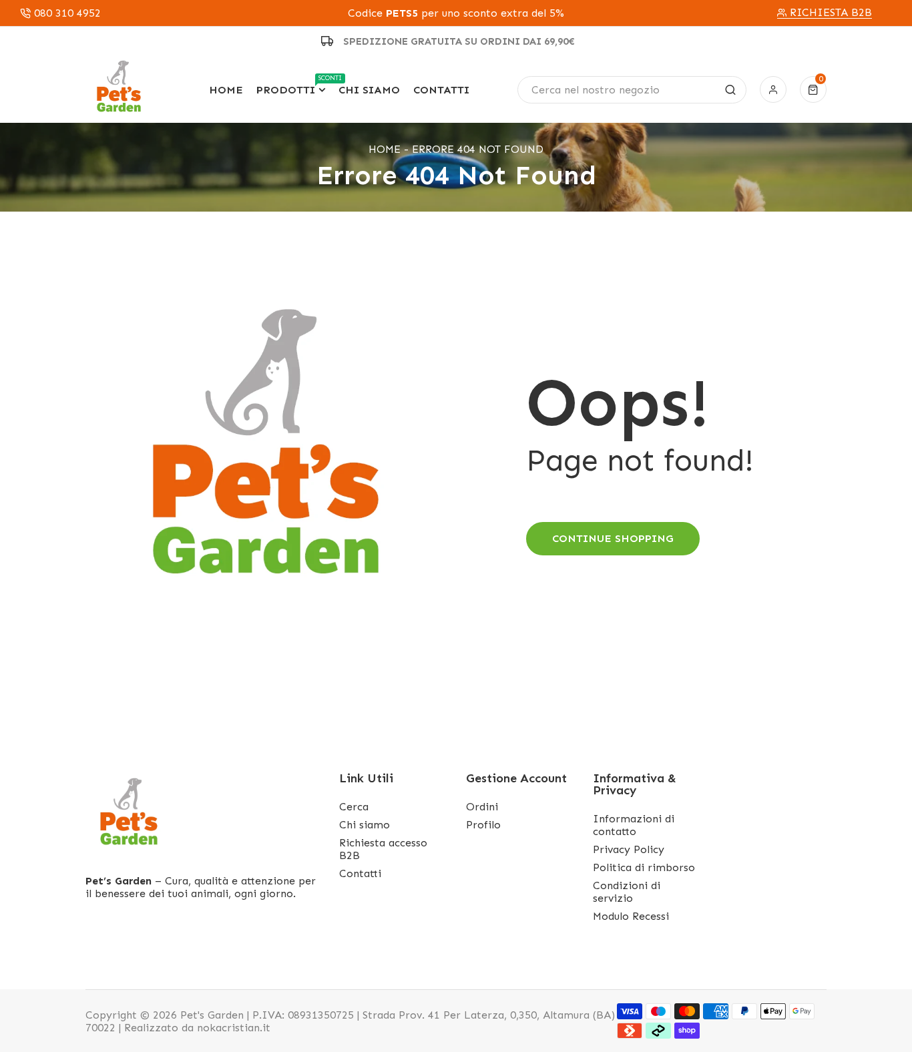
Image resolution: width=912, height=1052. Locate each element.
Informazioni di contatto (633, 825)
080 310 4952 (67, 13)
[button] (813, 89)
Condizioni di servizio (626, 891)
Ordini (482, 806)
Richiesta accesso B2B (383, 849)
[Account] (773, 89)
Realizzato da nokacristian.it (197, 1027)
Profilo (483, 824)
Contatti (360, 873)
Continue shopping (613, 538)
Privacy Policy (628, 849)
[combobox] (631, 89)
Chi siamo (364, 824)
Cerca (354, 806)
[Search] (730, 89)
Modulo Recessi (631, 916)
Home (385, 149)
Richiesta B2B (831, 12)
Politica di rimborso (644, 867)
